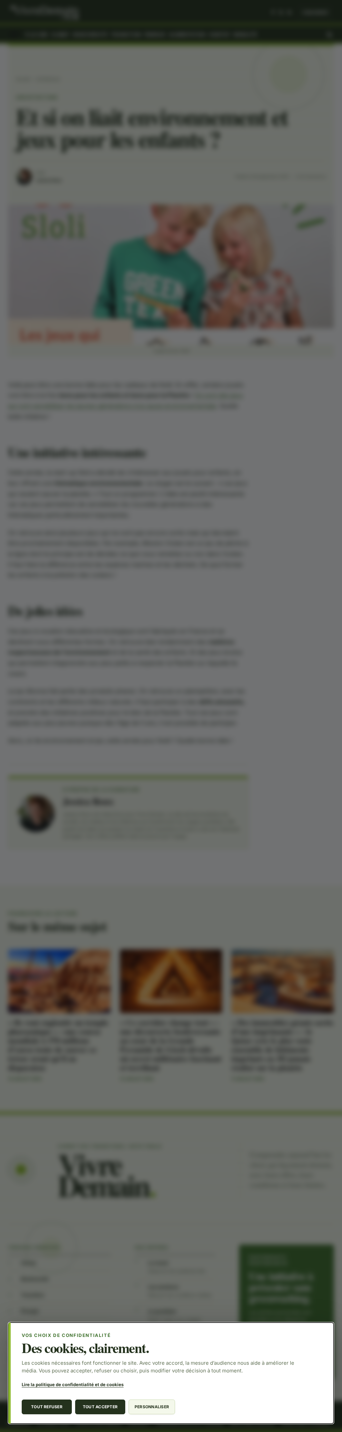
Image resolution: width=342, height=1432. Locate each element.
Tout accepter (100, 1406)
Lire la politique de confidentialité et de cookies (73, 1384)
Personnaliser (152, 1406)
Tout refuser (46, 1406)
